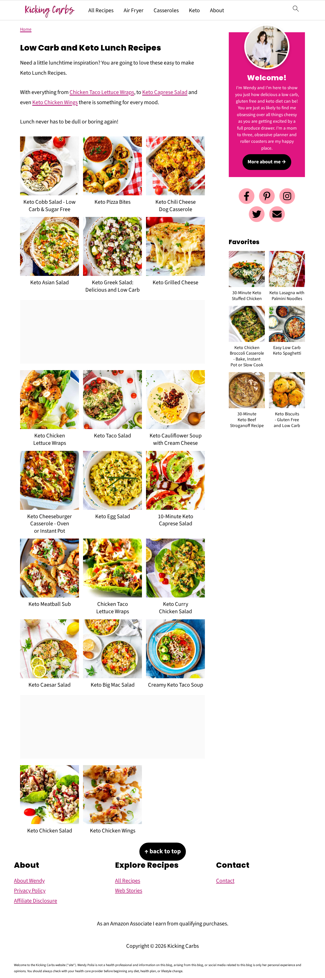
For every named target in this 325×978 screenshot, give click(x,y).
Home (25, 29)
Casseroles (166, 10)
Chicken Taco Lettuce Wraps (102, 92)
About (217, 10)
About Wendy (29, 881)
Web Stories (128, 891)
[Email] (277, 214)
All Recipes (100, 10)
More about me (264, 161)
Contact (225, 881)
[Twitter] (257, 214)
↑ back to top (162, 851)
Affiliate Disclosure (35, 901)
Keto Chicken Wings (55, 102)
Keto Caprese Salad (164, 92)
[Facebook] (246, 196)
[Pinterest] (267, 196)
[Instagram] (287, 196)
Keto (194, 10)
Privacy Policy (29, 891)
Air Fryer (133, 10)
